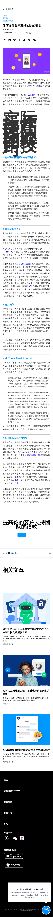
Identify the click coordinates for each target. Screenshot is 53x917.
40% (30, 286)
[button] (49, 553)
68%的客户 (33, 94)
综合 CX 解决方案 (22, 263)
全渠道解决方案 (33, 455)
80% (16, 480)
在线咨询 (22, 534)
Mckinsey (7, 251)
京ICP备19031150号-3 (21, 909)
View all (7, 587)
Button (31, 534)
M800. (14, 909)
